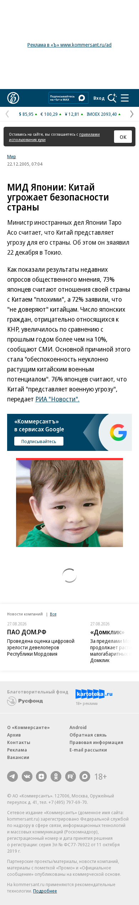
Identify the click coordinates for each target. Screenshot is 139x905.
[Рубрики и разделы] (124, 98)
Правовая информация (96, 742)
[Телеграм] (12, 776)
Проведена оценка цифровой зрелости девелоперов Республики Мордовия (40, 647)
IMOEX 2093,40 (102, 114)
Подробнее (45, 891)
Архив (14, 735)
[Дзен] (41, 776)
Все (53, 614)
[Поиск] (112, 98)
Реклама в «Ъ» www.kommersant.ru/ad (69, 44)
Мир (11, 156)
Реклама (17, 750)
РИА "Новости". (57, 399)
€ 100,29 (49, 114)
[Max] (84, 776)
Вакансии (18, 757)
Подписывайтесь (38, 441)
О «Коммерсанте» (28, 727)
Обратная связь (88, 735)
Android (78, 727)
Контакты (18, 742)
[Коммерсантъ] (13, 98)
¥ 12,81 (72, 114)
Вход (99, 98)
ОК (123, 136)
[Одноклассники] (56, 776)
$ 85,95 (26, 114)
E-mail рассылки (88, 750)
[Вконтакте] (27, 776)
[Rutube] (70, 776)
